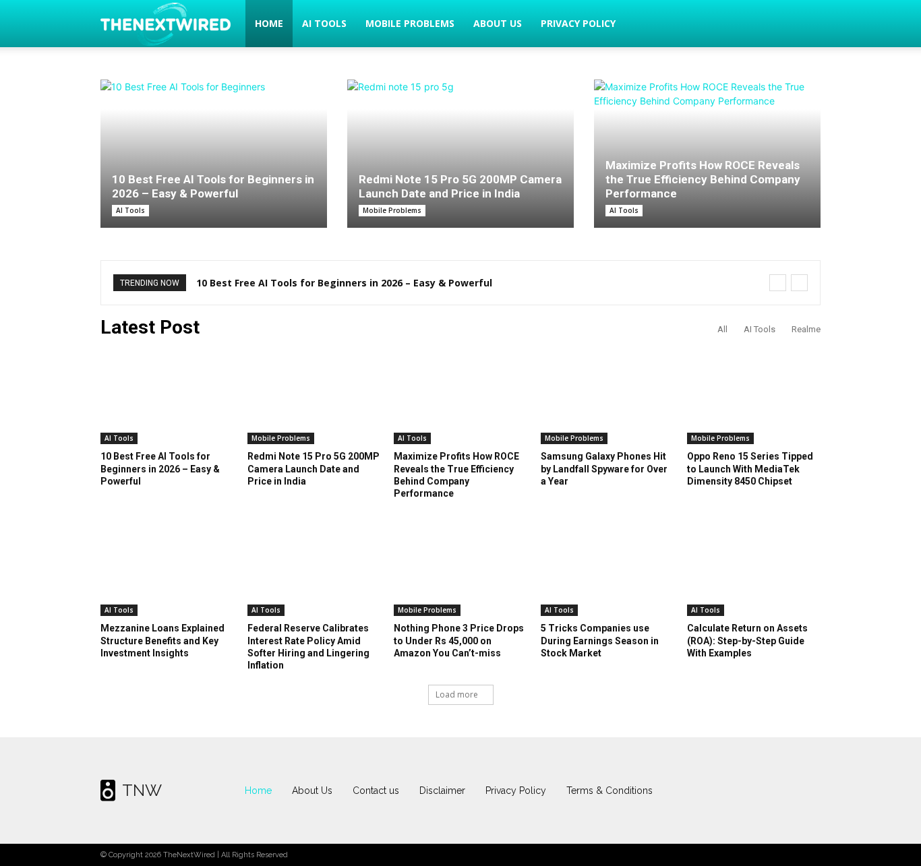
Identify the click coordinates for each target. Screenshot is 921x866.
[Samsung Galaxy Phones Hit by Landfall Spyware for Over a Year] (607, 397)
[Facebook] (727, 790)
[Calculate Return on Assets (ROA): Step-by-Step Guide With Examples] (754, 569)
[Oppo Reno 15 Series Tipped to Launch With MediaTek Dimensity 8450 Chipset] (754, 397)
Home (269, 23)
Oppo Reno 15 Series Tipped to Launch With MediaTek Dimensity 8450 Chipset (750, 468)
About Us (497, 23)
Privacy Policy (578, 23)
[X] (780, 790)
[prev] (777, 282)
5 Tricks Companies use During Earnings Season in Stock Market (600, 640)
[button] (804, 24)
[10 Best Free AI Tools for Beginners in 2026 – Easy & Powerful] (213, 154)
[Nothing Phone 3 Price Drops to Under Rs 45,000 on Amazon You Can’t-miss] (460, 569)
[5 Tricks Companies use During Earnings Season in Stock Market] (607, 569)
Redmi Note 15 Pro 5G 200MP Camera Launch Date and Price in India (460, 186)
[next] (799, 282)
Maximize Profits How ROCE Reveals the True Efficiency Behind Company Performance (702, 179)
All (722, 329)
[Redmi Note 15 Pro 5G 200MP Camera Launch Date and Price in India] (460, 147)
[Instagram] (753, 790)
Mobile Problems (409, 23)
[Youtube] (807, 790)
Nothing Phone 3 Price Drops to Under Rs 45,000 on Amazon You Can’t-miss (459, 640)
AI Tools (324, 23)
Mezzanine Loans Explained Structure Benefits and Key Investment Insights (162, 640)
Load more (457, 694)
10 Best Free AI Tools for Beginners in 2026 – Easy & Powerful (213, 186)
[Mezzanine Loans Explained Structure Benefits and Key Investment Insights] (167, 569)
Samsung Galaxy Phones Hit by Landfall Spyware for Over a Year (604, 468)
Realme (806, 329)
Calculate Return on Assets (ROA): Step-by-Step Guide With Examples (747, 640)
